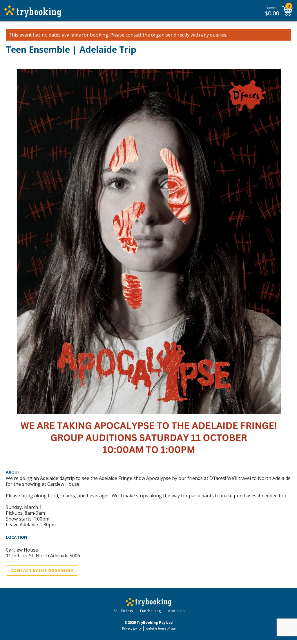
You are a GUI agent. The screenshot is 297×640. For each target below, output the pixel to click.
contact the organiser (149, 35)
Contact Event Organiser (41, 570)
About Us (176, 610)
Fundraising (150, 610)
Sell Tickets (123, 610)
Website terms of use (160, 628)
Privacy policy (132, 628)
